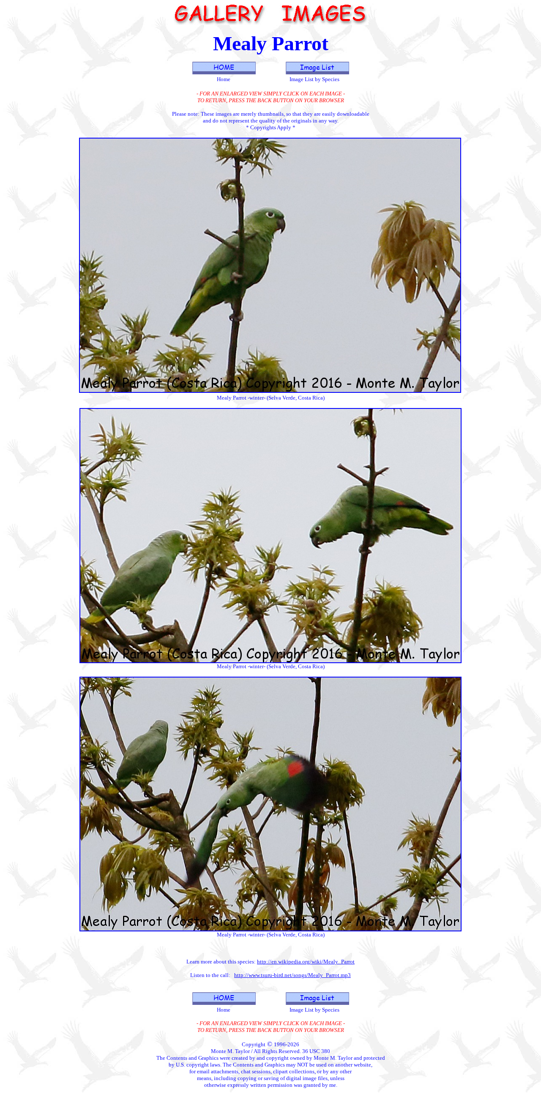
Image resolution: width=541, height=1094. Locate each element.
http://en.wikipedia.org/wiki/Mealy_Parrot (306, 961)
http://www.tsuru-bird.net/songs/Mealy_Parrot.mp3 (292, 975)
